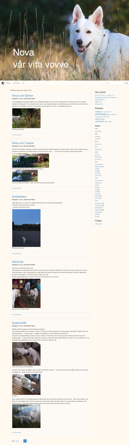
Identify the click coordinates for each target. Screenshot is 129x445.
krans (105, 117)
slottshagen (101, 114)
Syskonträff (19, 323)
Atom (100, 224)
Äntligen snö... (99, 104)
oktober (97, 183)
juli (96, 185)
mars (96, 139)
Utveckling (16, 83)
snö (108, 121)
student (112, 114)
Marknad (17, 262)
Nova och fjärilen (22, 95)
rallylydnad (99, 119)
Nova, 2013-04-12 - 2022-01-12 (104, 95)
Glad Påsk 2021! (100, 99)
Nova (8, 83)
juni (96, 155)
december (98, 164)
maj (96, 169)
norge (97, 111)
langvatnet (106, 112)
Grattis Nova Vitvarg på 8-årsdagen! (106, 97)
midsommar (98, 117)
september (98, 166)
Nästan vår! (98, 102)
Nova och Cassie (23, 143)
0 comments (17, 135)
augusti (97, 149)
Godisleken (19, 196)
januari (97, 131)
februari (97, 157)
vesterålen (100, 121)
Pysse (21, 98)
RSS (96, 224)
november (98, 180)
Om (23, 83)
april (96, 136)
